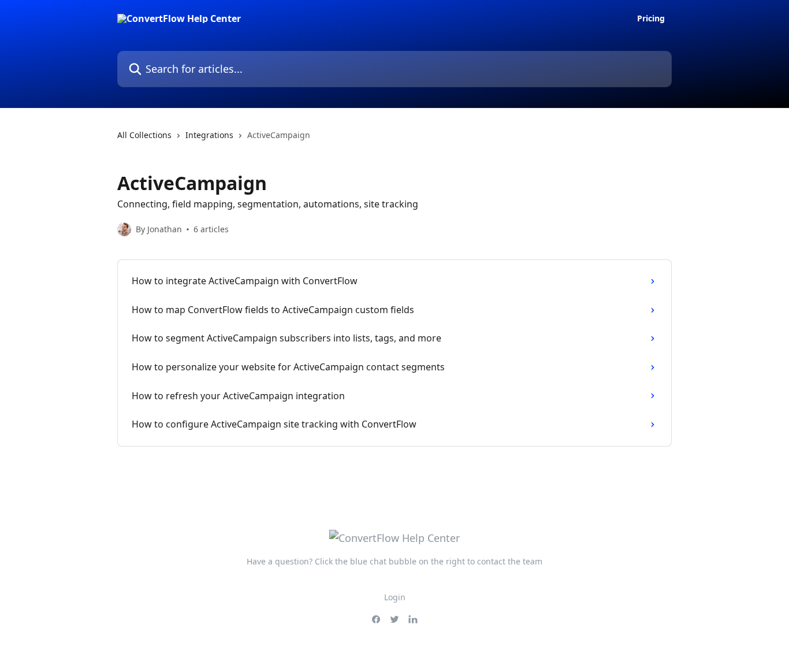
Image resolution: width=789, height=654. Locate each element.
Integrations (209, 134)
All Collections (144, 134)
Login (394, 597)
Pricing (651, 18)
